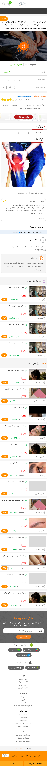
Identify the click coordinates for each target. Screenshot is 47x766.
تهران (42, 11)
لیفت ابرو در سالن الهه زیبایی (15, 444)
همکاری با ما (23, 699)
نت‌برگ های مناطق (23, 738)
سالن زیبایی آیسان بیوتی (17, 463)
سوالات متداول (23, 726)
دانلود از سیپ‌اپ (14, 667)
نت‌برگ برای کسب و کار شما (23, 705)
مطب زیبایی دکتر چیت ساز (16, 287)
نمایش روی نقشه (23, 117)
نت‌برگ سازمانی (23, 714)
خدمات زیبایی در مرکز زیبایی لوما (14, 426)
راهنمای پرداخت (23, 720)
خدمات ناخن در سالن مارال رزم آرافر (13, 556)
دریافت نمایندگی (23, 702)
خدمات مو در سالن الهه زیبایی (15, 370)
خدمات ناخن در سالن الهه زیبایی (14, 389)
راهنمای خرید (23, 717)
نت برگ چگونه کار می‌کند (23, 723)
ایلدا (23, 519)
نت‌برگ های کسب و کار (23, 741)
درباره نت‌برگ (23, 679)
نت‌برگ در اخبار (23, 688)
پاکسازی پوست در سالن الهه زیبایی (14, 593)
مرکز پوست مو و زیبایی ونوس (15, 482)
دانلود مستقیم (31, 667)
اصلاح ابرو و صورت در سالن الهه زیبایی (13, 500)
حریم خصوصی (23, 685)
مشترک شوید (23, 637)
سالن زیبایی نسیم (19, 407)
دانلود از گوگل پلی (29, 650)
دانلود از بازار (13, 650)
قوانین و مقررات (23, 682)
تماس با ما (23, 697)
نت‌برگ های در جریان (23, 735)
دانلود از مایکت (22, 655)
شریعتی (42, 72)
